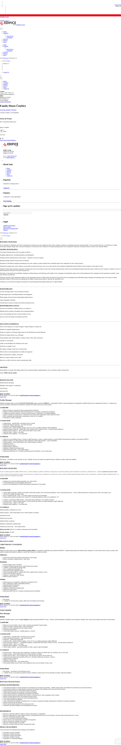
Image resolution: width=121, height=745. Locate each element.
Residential (8, 102)
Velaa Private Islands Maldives (8, 140)
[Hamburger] (0, 75)
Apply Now (3, 397)
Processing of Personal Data (10, 228)
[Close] (1, 29)
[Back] (1, 130)
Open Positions (7, 201)
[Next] (3, 139)
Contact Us (6, 72)
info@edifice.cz (11, 157)
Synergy (8, 60)
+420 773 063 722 (12, 156)
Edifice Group (5, 58)
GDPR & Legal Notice (9, 225)
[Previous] (1, 139)
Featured (2, 102)
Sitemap (5, 230)
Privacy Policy (7, 227)
